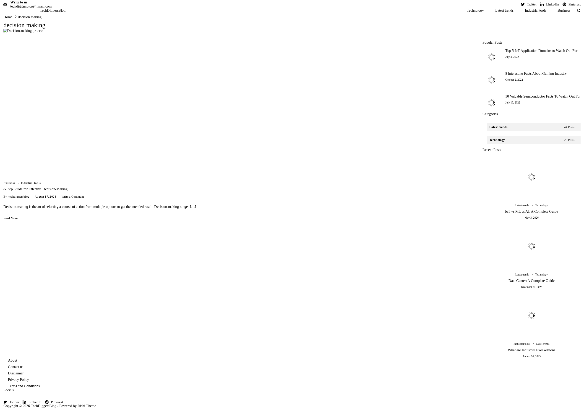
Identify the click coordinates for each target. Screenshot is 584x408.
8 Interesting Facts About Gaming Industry (536, 73)
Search (535, 34)
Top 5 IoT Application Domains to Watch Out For (541, 51)
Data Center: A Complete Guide (531, 281)
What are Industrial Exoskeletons (531, 350)
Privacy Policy (18, 380)
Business (564, 10)
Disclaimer (15, 373)
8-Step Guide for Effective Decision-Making (35, 189)
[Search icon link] (578, 10)
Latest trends (504, 10)
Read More (10, 218)
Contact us (15, 367)
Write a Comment (73, 197)
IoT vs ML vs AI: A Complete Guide (531, 211)
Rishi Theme (87, 406)
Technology (475, 10)
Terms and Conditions (24, 386)
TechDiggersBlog (52, 10)
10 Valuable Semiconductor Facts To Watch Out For (543, 96)
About (12, 360)
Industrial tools (535, 10)
